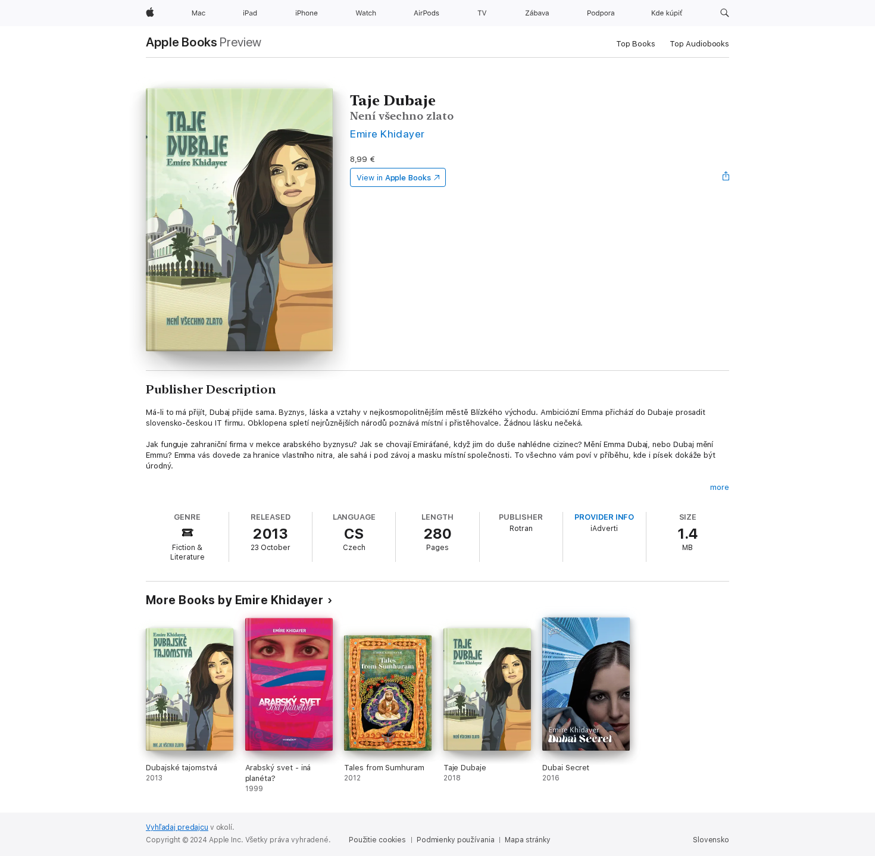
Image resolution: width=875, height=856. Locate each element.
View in (394, 177)
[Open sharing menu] (726, 177)
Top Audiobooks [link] (699, 43)
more (719, 487)
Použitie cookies (377, 840)
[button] (724, 13)
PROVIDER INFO (604, 517)
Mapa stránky (528, 840)
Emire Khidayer (387, 133)
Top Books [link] (635, 43)
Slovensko (711, 840)
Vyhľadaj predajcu (177, 827)
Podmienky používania (456, 840)
